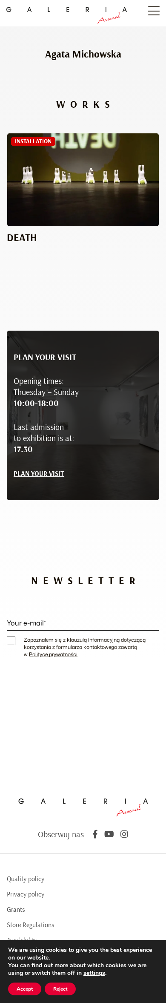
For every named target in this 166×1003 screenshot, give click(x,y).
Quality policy (25, 879)
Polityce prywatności (53, 654)
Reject (60, 989)
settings (94, 973)
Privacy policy (25, 894)
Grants (16, 909)
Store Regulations (30, 925)
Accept (25, 989)
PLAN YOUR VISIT (39, 473)
